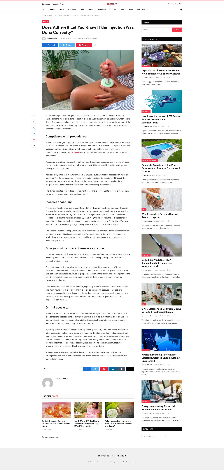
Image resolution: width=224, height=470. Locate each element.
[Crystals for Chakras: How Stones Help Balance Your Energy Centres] (162, 55)
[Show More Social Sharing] (95, 45)
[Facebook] (34, 121)
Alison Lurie (148, 270)
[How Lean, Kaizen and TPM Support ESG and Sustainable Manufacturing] (162, 101)
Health (123, 10)
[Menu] (43, 9)
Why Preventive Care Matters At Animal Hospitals (160, 216)
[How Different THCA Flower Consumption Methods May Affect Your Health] (88, 410)
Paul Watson (148, 365)
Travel (62, 10)
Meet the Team (58, 4)
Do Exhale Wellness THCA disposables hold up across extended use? (157, 263)
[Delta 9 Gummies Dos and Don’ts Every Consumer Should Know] (56, 410)
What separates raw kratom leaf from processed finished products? (118, 423)
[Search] (181, 9)
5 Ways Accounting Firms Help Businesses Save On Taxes (159, 408)
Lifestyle (146, 66)
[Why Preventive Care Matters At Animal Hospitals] (162, 199)
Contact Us (46, 4)
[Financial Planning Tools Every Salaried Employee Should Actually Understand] (162, 340)
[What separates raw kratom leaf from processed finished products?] (119, 410)
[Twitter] (34, 127)
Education (101, 10)
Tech (82, 10)
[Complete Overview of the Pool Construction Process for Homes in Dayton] (162, 150)
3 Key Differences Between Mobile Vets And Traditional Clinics (161, 310)
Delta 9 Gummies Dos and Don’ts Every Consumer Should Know (56, 423)
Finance (52, 10)
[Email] (34, 145)
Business (72, 10)
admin (146, 175)
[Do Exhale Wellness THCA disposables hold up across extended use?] (162, 245)
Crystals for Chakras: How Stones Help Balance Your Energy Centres (161, 72)
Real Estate (141, 10)
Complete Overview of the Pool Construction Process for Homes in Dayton (161, 168)
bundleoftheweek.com (128, 462)
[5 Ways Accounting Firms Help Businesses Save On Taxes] (162, 391)
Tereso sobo (53, 38)
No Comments (80, 38)
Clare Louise (148, 126)
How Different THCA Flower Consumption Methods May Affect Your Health (87, 423)
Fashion (112, 10)
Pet (143, 209)
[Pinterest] (34, 139)
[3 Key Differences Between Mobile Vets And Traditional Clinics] (162, 294)
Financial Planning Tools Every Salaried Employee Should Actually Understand (161, 357)
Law (131, 10)
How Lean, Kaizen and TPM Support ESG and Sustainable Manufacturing (162, 119)
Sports (90, 10)
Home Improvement (149, 160)
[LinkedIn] (34, 133)
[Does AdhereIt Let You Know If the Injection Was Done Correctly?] (88, 80)
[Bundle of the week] (112, 3)
